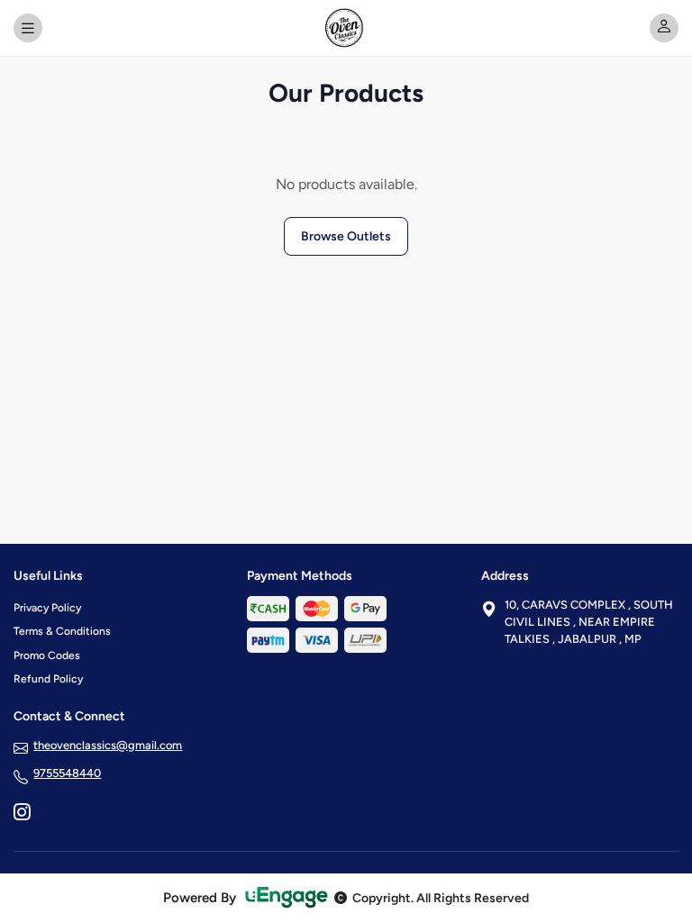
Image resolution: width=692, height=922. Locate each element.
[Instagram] (22, 813)
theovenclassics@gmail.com (107, 745)
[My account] (664, 28)
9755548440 (67, 773)
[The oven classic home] (345, 28)
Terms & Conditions (62, 631)
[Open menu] (28, 28)
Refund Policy (48, 679)
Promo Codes (47, 655)
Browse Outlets (346, 236)
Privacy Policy (47, 607)
